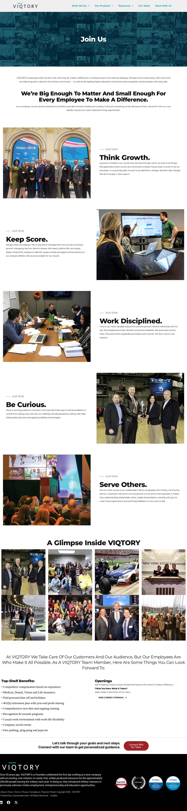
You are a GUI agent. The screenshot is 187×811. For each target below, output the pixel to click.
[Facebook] (8, 802)
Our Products (102, 6)
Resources (124, 6)
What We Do (79, 6)
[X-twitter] (16, 802)
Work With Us (163, 6)
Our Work (144, 6)
